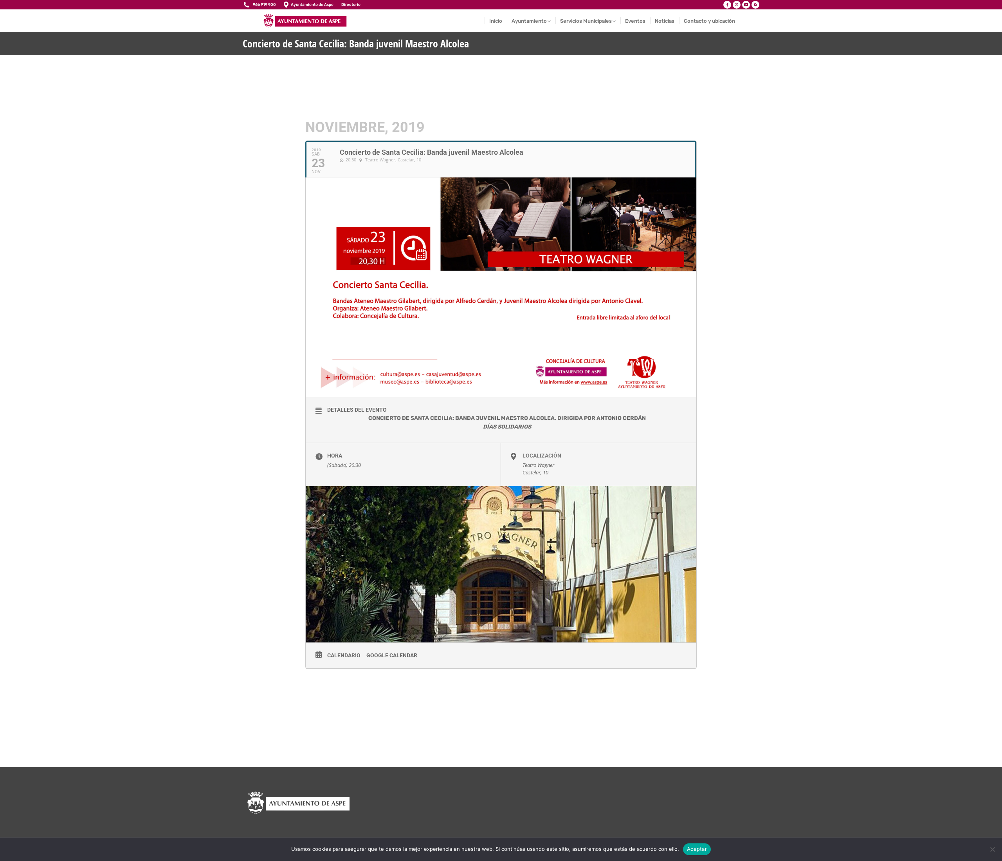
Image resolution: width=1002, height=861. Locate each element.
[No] (992, 849)
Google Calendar (391, 655)
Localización (542, 455)
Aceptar (697, 849)
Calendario (343, 655)
